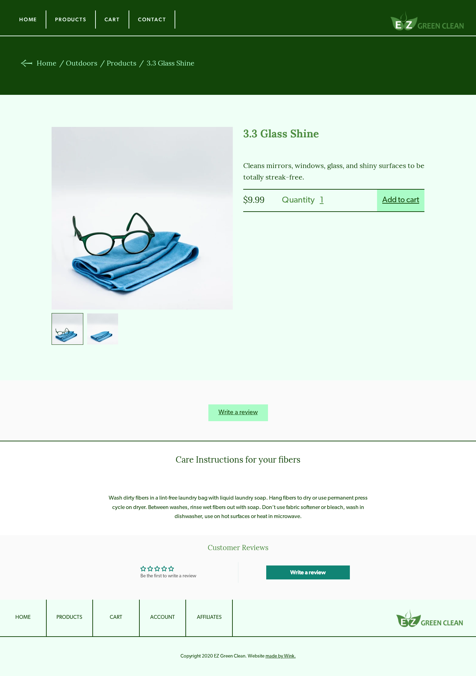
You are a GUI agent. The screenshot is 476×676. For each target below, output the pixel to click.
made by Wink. (281, 656)
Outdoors (81, 63)
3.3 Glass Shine (170, 63)
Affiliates (209, 617)
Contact (152, 22)
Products (70, 22)
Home (28, 22)
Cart (112, 22)
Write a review (238, 413)
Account (162, 617)
